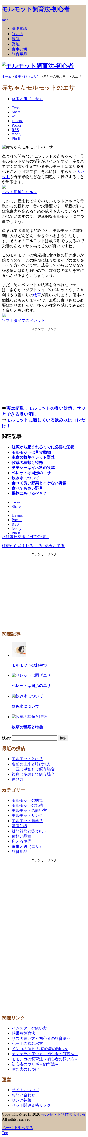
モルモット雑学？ (27, 821)
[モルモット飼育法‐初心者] (38, 66)
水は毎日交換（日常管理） (25, 537)
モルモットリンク (27, 816)
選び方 (17, 779)
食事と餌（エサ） (27, 99)
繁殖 (16, 44)
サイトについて (25, 1090)
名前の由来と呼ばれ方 (31, 764)
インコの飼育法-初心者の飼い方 (40, 1049)
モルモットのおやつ (29, 665)
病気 (16, 39)
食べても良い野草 (27, 488)
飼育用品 (19, 54)
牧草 (37, 295)
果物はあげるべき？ (29, 493)
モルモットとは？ (27, 759)
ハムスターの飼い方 (29, 1028)
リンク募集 (21, 1100)
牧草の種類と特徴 (27, 462)
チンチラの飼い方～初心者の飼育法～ (45, 1054)
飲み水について (25, 478)
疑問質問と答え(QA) (29, 831)
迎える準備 (21, 841)
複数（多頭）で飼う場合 (33, 774)
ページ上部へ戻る (17, 1128)
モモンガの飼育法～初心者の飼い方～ (45, 1059)
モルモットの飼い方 (29, 810)
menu (6, 20)
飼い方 (17, 34)
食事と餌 (19, 49)
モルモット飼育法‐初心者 (36, 9)
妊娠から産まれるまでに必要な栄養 (43, 447)
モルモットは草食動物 (31, 452)
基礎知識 (19, 28)
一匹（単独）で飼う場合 (33, 769)
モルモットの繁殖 (27, 805)
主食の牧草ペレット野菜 (33, 457)
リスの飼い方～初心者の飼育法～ (41, 1038)
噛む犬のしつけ (25, 1069)
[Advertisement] (44, 365)
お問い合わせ (23, 1095)
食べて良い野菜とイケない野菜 (39, 483)
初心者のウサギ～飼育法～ (35, 1064)
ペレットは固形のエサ (31, 473)
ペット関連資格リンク (31, 1105)
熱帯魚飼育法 (23, 1033)
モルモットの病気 (27, 800)
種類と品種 (21, 836)
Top (5, 1133)
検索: (6, 738)
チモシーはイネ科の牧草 (33, 468)
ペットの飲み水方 (27, 1043)
